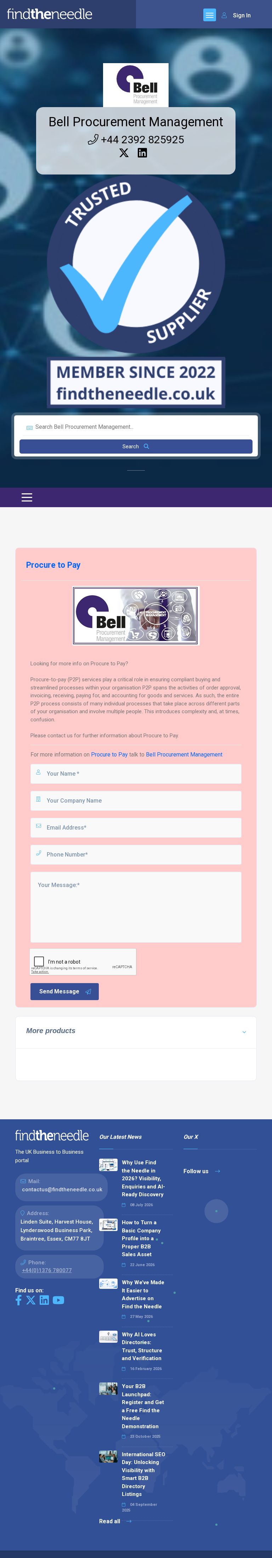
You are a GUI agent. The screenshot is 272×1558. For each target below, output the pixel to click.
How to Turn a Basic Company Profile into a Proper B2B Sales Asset (141, 1238)
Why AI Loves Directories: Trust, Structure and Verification (142, 1346)
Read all (110, 1521)
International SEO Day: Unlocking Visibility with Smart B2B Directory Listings (143, 1474)
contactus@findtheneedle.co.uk (62, 1189)
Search (131, 446)
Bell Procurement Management (136, 122)
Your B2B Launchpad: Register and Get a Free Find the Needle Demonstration (143, 1406)
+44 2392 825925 (141, 139)
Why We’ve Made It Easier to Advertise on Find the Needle (143, 1294)
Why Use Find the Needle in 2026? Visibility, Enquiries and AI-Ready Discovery (143, 1178)
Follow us (196, 1171)
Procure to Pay (109, 754)
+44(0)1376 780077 (47, 1270)
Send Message (59, 991)
